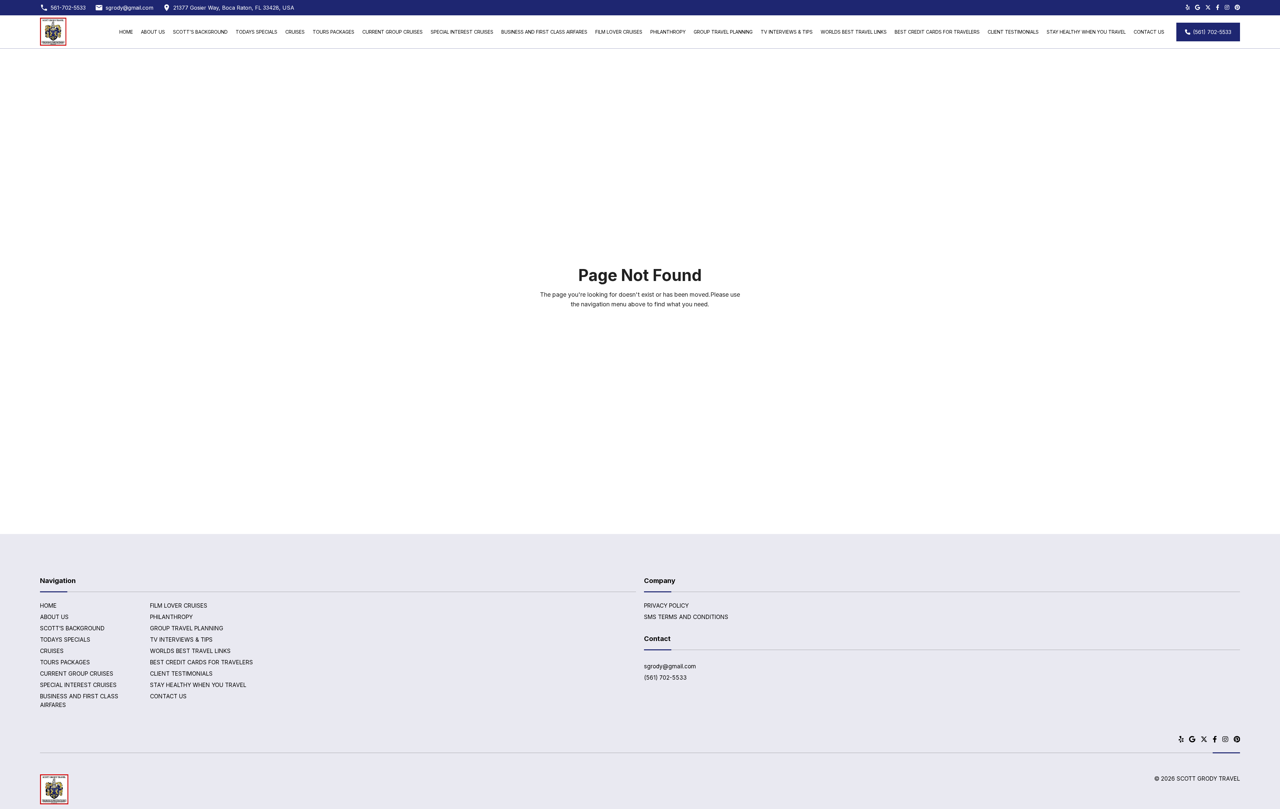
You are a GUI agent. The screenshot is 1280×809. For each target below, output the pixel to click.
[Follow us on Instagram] (1227, 8)
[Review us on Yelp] (1188, 8)
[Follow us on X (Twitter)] (1208, 8)
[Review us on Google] (1197, 8)
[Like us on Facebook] (1217, 8)
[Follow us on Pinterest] (1237, 8)
